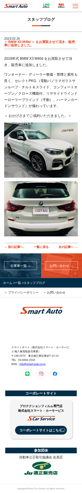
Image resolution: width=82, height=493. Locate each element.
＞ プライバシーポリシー (21, 292)
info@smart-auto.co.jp (32, 364)
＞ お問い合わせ (54, 292)
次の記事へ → (68, 246)
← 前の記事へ (13, 246)
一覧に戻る (41, 246)
